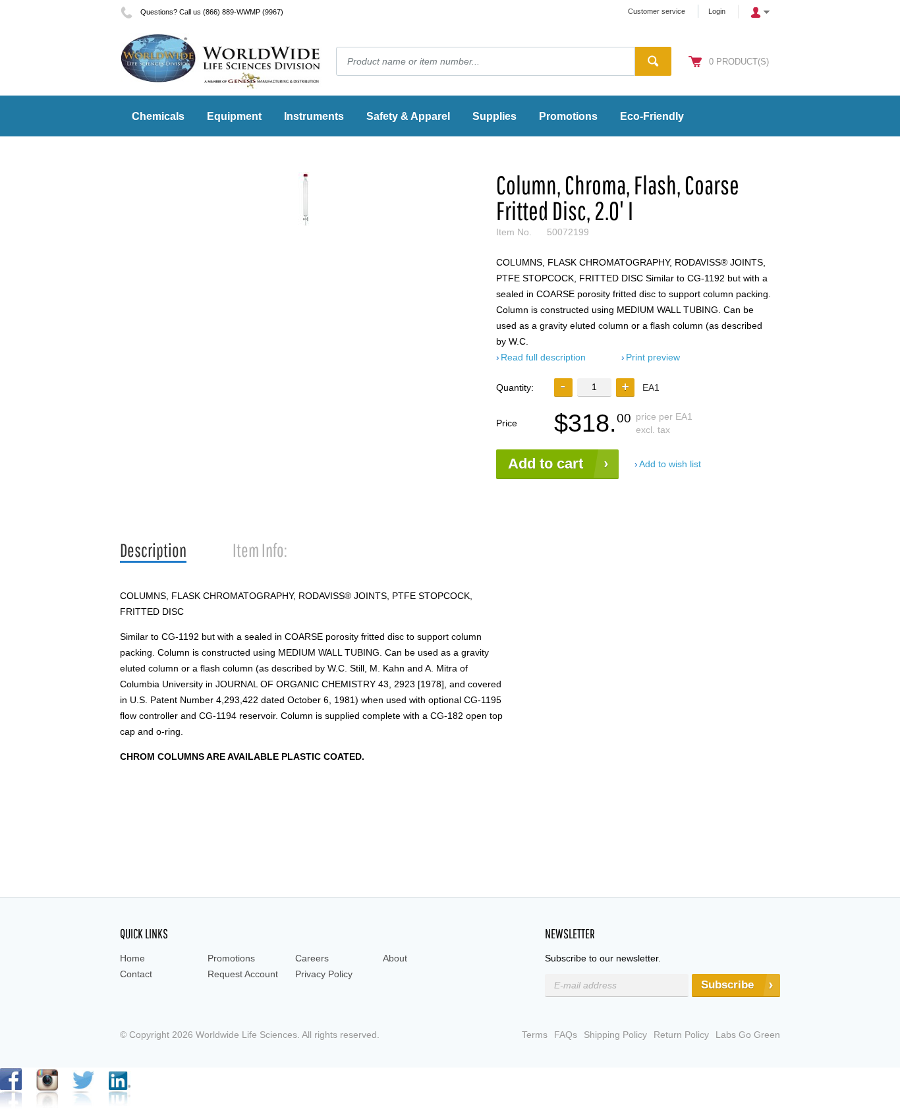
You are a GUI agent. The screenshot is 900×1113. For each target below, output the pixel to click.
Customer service (656, 11)
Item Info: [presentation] (260, 550)
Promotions (231, 958)
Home (132, 958)
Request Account (243, 974)
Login (716, 11)
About (395, 958)
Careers (312, 958)
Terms (535, 1034)
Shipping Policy (615, 1034)
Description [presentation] (153, 550)
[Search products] (653, 61)
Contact (136, 974)
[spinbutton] (594, 387)
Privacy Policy (323, 974)
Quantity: (515, 387)
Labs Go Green (748, 1034)
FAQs (565, 1034)
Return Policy (681, 1034)
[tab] (153, 550)
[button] (625, 387)
